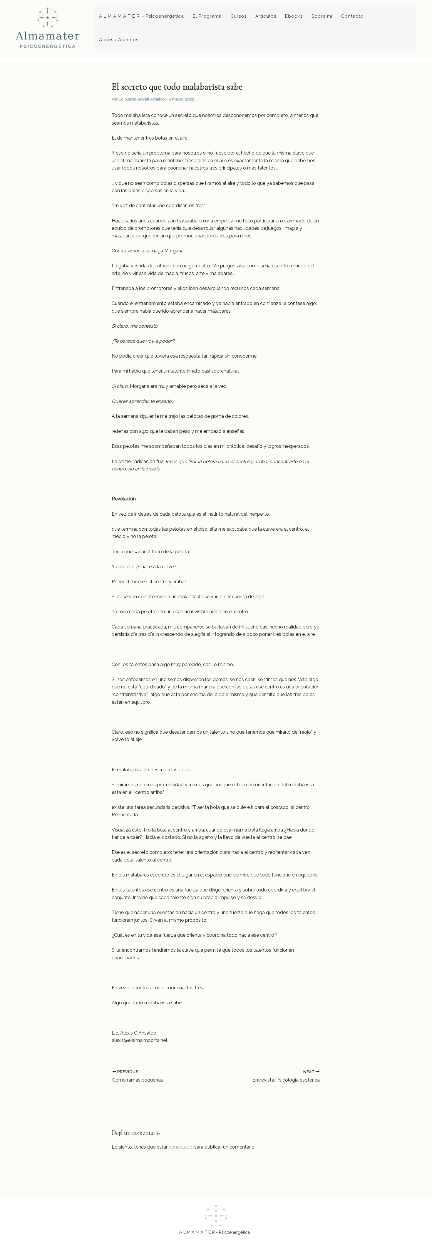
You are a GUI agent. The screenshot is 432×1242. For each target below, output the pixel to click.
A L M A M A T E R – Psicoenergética (141, 16)
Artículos (265, 16)
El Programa (207, 16)
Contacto (352, 16)
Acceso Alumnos (118, 39)
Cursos (238, 16)
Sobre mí (322, 16)
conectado (180, 1147)
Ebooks (294, 16)
